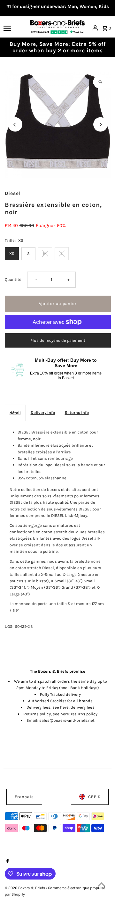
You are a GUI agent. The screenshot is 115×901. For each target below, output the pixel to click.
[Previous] (15, 124)
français (24, 796)
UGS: (9, 626)
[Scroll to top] (101, 884)
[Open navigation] (15, 28)
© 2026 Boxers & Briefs (25, 888)
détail (15, 412)
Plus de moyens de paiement (57, 340)
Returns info (77, 412)
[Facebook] (7, 861)
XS (11, 253)
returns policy (84, 714)
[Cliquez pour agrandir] (100, 81)
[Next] (100, 124)
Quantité (13, 279)
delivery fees (83, 707)
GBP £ (94, 796)
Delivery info (43, 412)
